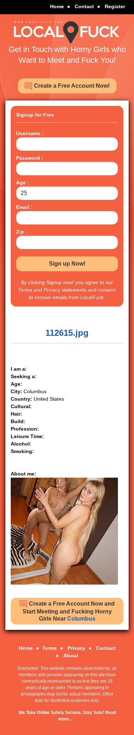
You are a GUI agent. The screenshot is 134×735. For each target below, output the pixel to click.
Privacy (76, 648)
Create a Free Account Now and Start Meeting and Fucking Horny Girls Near (69, 611)
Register (115, 6)
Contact (84, 6)
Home (57, 6)
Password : (29, 158)
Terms (49, 648)
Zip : (21, 232)
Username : (30, 133)
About (70, 655)
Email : (24, 207)
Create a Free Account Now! (71, 86)
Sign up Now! (67, 264)
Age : (22, 182)
